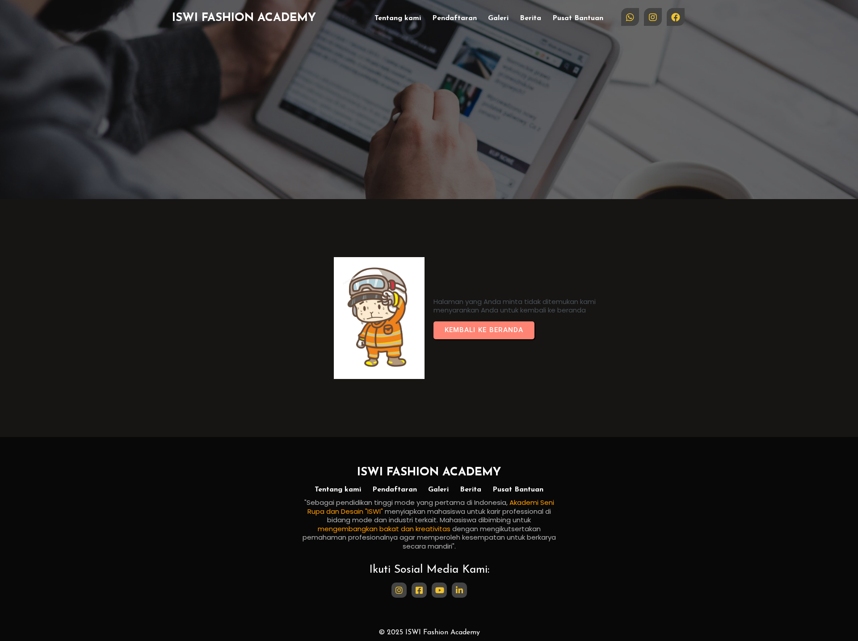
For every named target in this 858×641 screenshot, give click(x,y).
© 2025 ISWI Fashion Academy (429, 632)
